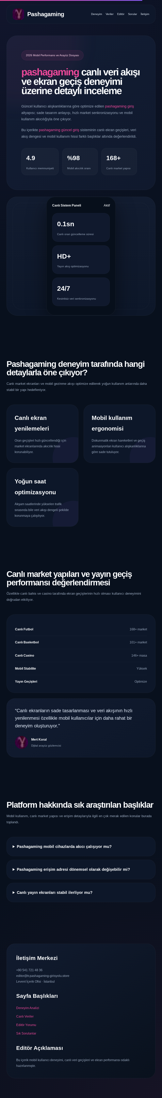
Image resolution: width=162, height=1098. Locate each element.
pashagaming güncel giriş (59, 130)
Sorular (132, 14)
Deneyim (96, 14)
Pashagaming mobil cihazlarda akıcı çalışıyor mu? (64, 846)
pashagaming (50, 72)
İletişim (145, 14)
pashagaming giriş (119, 106)
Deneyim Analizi (27, 1008)
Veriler (110, 14)
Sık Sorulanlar (26, 1033)
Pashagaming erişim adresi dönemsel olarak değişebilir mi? (73, 869)
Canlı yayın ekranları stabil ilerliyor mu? (54, 892)
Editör (120, 14)
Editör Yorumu (26, 1025)
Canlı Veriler (25, 1016)
